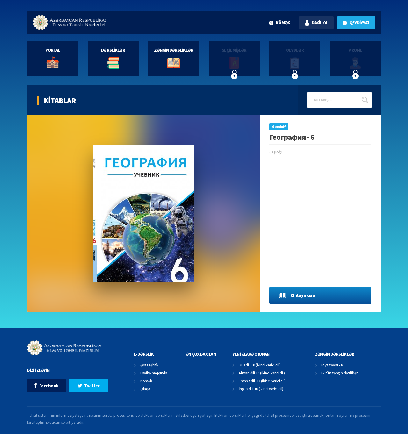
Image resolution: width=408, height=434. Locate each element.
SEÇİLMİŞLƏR (234, 50)
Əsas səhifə (149, 365)
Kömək (146, 381)
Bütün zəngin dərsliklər (339, 373)
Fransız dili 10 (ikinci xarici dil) (262, 381)
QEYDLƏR (295, 50)
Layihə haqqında (153, 373)
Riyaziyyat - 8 (332, 365)
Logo (69, 22)
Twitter (91, 385)
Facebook (49, 385)
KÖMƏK (283, 22)
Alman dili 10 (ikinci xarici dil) (262, 373)
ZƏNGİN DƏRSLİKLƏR (173, 50)
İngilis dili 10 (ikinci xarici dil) (261, 389)
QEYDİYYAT (359, 22)
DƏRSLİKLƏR (113, 50)
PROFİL (355, 50)
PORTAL (52, 50)
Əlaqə (145, 389)
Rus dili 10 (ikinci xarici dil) (259, 365)
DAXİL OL (320, 22)
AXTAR (365, 100)
